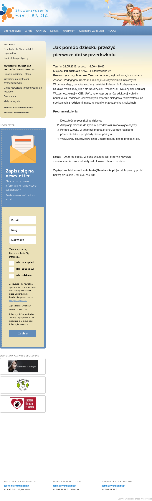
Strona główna (12, 30)
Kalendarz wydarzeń (91, 30)
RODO (112, 30)
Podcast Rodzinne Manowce (18, 107)
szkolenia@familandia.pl (16, 485)
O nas (28, 30)
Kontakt (54, 30)
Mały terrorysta (12, 101)
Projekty (9, 44)
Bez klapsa (10, 96)
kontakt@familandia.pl (64, 485)
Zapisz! (23, 333)
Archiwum (69, 30)
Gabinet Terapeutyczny (16, 58)
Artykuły (41, 30)
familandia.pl (76, 13)
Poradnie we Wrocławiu (16, 112)
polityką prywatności (18, 300)
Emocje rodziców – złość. (18, 74)
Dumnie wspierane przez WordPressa (135, 498)
